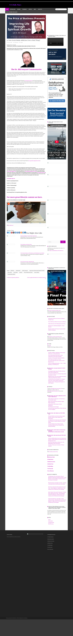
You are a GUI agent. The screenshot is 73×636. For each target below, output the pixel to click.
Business (18, 9)
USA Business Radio (11, 274)
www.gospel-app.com (28, 80)
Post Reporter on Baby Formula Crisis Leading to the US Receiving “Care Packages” (57, 501)
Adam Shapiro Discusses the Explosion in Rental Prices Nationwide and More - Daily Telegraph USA (57, 493)
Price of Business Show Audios (11, 12)
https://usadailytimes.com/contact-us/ (56, 250)
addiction (12, 270)
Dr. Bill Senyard (25, 270)
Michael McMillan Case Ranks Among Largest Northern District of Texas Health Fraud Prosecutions (56, 417)
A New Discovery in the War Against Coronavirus (56, 323)
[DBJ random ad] (26, 227)
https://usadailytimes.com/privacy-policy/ (13, 536)
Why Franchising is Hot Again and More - (55, 482)
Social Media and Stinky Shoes (26, 244)
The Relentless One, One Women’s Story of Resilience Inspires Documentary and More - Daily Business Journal (57, 477)
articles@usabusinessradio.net (56, 388)
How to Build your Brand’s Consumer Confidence (57, 321)
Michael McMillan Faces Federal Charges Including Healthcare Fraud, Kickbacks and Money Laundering (56, 425)
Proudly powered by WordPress (11, 618)
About (35, 9)
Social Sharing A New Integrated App (27, 261)
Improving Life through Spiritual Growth (36, 270)
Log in (49, 519)
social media (36, 272)
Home (7, 9)
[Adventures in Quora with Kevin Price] (54, 336)
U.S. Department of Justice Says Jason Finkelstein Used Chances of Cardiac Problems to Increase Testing (57, 421)
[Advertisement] (36, 627)
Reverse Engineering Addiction (13, 277)
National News (12, 9)
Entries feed (50, 521)
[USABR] (49, 345)
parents (20, 272)
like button (16, 272)
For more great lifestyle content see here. (24, 197)
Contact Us (40, 9)
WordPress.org (50, 523)
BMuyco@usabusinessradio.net (53, 391)
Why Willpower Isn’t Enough (53, 406)
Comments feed (51, 522)
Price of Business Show (28, 272)
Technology (24, 9)
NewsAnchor (21, 618)
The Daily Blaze (50, 466)
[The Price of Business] (54, 310)
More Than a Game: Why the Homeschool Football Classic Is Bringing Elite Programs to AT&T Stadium (56, 382)
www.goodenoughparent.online (34, 160)
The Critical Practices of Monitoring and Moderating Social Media (32, 253)
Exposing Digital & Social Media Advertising (29, 235)
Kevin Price (10, 272)
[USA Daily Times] (15, 4)
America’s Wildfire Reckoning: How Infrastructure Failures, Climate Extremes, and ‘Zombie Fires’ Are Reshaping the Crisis (57, 439)
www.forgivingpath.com (11, 171)
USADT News (16, 42)
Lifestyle (30, 9)
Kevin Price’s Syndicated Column (56, 431)
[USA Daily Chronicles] (52, 451)
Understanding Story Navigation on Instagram (56, 379)
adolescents (18, 270)
